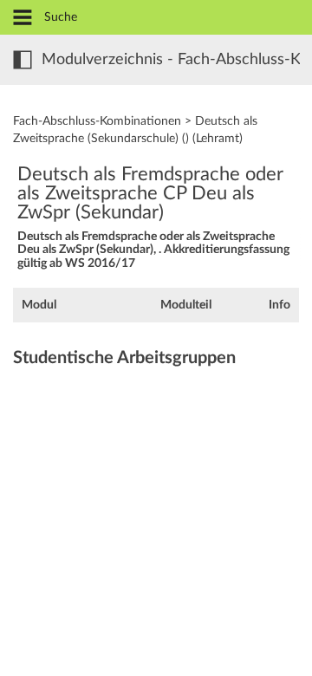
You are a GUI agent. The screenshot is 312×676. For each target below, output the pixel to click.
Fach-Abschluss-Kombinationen (97, 121)
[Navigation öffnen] (22, 18)
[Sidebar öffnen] (22, 59)
